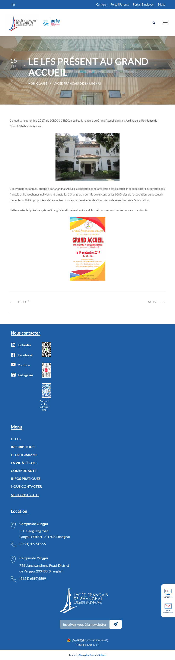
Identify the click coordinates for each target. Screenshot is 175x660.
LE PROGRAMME (24, 455)
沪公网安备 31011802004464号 (90, 640)
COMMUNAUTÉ (23, 471)
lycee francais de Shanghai (77, 83)
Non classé (37, 83)
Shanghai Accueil (64, 188)
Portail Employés (143, 4)
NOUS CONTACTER (26, 486)
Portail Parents (120, 4)
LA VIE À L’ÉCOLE (24, 463)
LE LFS (16, 439)
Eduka (161, 4)
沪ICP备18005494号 (87, 644)
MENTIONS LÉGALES (25, 495)
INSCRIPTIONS (23, 447)
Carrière (101, 4)
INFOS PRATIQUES (26, 478)
